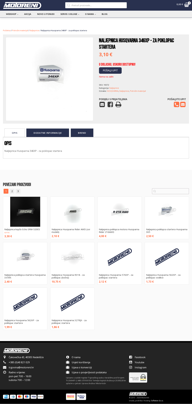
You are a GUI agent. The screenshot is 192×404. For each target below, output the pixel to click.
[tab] (14, 132)
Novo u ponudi (45, 14)
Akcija (27, 14)
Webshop (11, 14)
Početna (6, 30)
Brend (82, 132)
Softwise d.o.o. (157, 400)
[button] (183, 5)
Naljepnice (34, 30)
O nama (89, 14)
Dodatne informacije (48, 132)
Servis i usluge (68, 14)
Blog (104, 14)
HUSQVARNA (112, 91)
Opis (14, 132)
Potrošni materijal (20, 30)
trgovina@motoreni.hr (21, 367)
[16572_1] (49, 111)
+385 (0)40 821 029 (19, 362)
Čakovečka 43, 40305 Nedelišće (26, 357)
